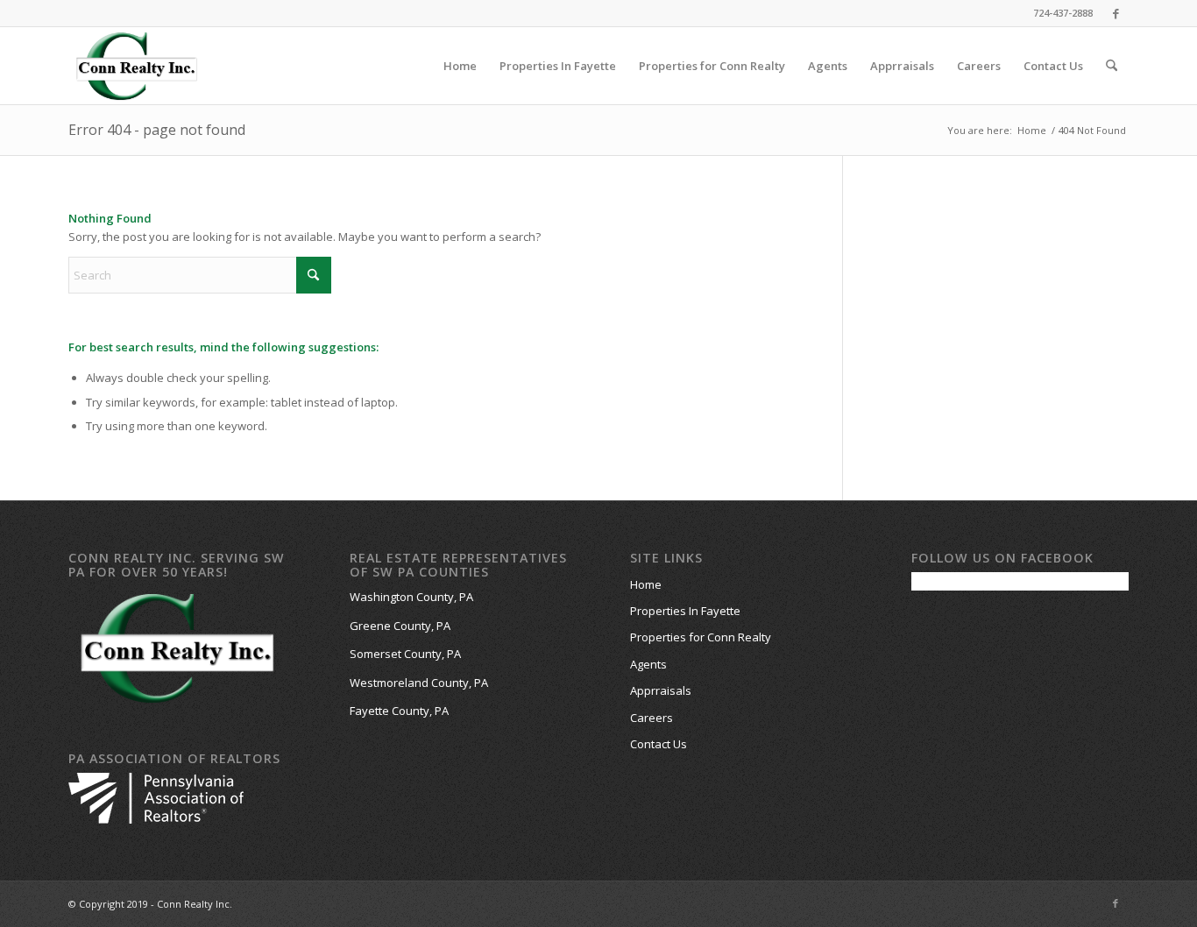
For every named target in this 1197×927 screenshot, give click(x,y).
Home (646, 584)
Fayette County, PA (399, 710)
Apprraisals (660, 690)
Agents (648, 664)
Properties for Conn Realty (700, 637)
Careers (651, 717)
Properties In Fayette (685, 611)
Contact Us (658, 744)
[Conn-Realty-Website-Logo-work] (136, 65)
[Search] (1111, 65)
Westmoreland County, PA (419, 682)
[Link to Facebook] (1115, 13)
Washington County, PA (411, 597)
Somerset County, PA (405, 654)
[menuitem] (460, 65)
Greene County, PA (400, 625)
